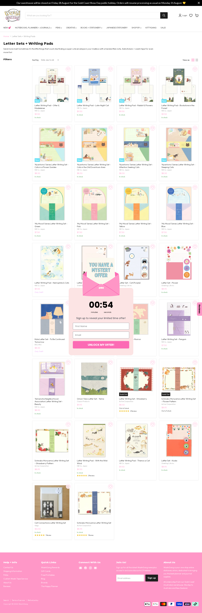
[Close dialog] (131, 256)
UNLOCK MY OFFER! (101, 345)
